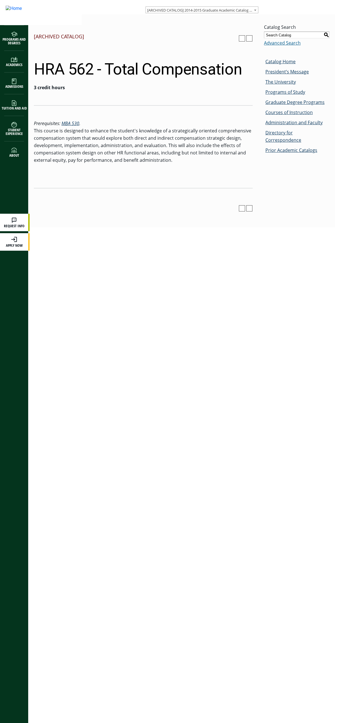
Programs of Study (285, 92)
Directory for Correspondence (283, 136)
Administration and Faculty (294, 122)
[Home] (35, 12)
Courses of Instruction (289, 112)
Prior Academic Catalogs (291, 150)
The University (280, 82)
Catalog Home (280, 61)
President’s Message (287, 72)
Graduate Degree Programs (295, 102)
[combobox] (202, 9)
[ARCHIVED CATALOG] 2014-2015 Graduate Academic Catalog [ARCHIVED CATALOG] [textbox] (202, 10)
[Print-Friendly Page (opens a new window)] (242, 38)
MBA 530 (70, 123)
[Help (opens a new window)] (249, 38)
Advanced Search (282, 43)
